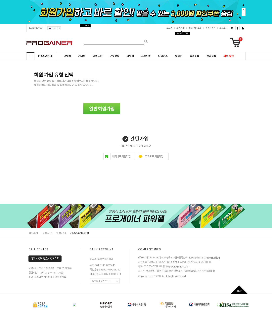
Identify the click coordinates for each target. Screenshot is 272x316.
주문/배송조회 (195, 28)
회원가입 (180, 28)
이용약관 (47, 233)
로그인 (169, 28)
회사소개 (223, 28)
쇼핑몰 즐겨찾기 (36, 28)
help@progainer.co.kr (177, 266)
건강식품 (211, 56)
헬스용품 (194, 56)
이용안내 (61, 233)
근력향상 (114, 56)
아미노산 (97, 56)
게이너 (81, 56)
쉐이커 (178, 56)
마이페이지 (210, 28)
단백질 (67, 56)
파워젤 (130, 56)
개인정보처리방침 (79, 233)
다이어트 (163, 56)
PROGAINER (45, 56)
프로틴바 (146, 56)
